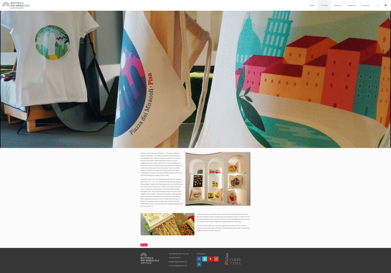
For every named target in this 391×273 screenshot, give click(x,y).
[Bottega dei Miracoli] (16, 5)
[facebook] (199, 258)
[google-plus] (216, 258)
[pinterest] (210, 258)
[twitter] (204, 258)
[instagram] (199, 264)
